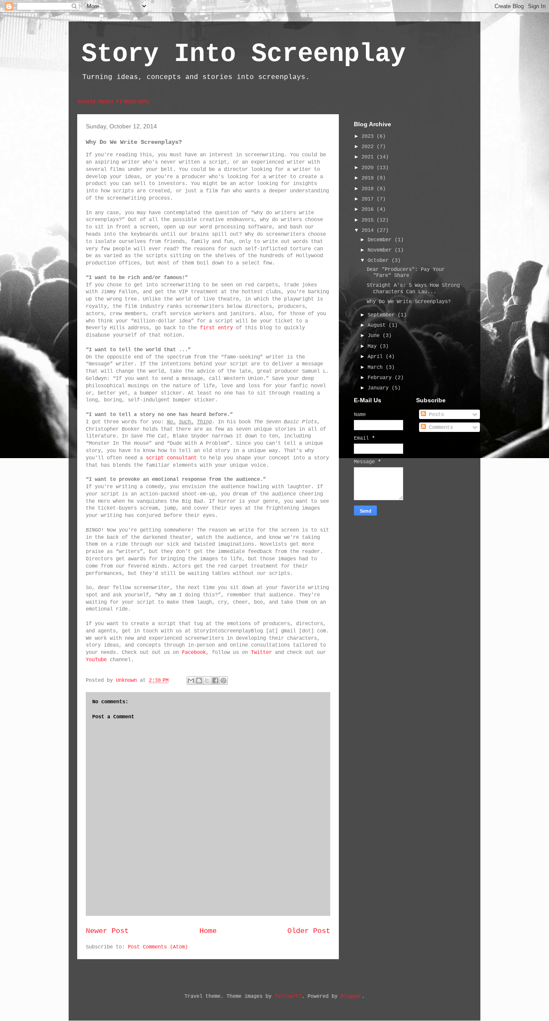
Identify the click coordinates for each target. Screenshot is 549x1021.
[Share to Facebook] (215, 680)
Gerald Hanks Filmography (113, 102)
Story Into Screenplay (243, 54)
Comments (439, 428)
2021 (369, 157)
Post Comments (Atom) (158, 947)
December (381, 240)
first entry (216, 328)
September (383, 315)
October (380, 261)
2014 (369, 231)
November (381, 250)
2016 (369, 210)
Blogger (351, 997)
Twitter (261, 653)
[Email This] (191, 680)
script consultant (171, 458)
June (375, 336)
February (381, 378)
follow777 (288, 997)
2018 (369, 189)
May (374, 346)
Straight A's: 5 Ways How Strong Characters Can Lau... (413, 289)
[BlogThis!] (199, 680)
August (378, 325)
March (377, 368)
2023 (369, 137)
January (380, 388)
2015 (369, 220)
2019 (369, 178)
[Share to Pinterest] (223, 680)
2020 (369, 168)
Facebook (194, 653)
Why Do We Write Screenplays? (409, 302)
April (377, 357)
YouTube (96, 660)
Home (208, 931)
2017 (369, 199)
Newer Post (107, 931)
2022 (369, 147)
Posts (435, 415)
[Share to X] (207, 680)
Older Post (308, 931)
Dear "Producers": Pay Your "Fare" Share (406, 273)
